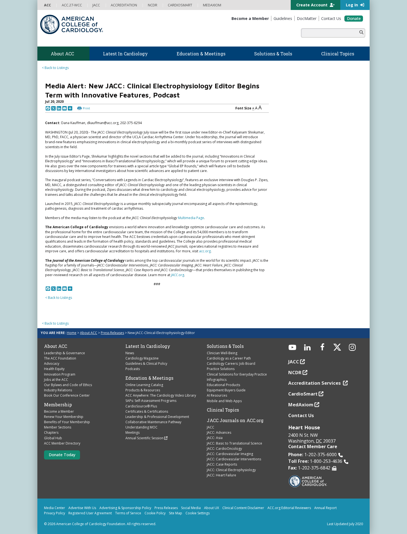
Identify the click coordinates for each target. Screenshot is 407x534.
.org (177, 275)
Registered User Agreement (90, 513)
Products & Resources (142, 390)
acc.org (205, 251)
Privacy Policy (54, 513)
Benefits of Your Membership (67, 422)
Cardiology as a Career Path (229, 358)
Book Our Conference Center (67, 395)
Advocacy (51, 363)
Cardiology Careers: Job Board (231, 363)
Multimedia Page (191, 217)
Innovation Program (59, 374)
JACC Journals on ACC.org (235, 420)
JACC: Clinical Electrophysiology (231, 470)
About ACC (88, 332)
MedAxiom (300, 404)
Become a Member (59, 411)
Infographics (216, 379)
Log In (352, 4)
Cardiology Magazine (142, 358)
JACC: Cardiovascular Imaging (230, 453)
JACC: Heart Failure (221, 475)
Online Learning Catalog (144, 384)
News (129, 353)
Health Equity (54, 368)
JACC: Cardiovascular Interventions (234, 459)
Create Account (312, 4)
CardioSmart (303, 394)
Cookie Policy (155, 513)
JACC (210, 427)
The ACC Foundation (60, 358)
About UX (211, 507)
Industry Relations (58, 390)
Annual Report (325, 507)
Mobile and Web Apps (224, 401)
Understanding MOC (141, 427)
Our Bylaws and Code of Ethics (68, 384)
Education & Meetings (149, 378)
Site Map (175, 513)
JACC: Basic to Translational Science (234, 443)
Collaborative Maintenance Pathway (153, 422)
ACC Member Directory (62, 443)
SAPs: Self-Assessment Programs (150, 400)
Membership (58, 404)
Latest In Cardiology (147, 346)
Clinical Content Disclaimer (243, 507)
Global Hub (53, 438)
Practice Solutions (221, 368)
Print (86, 108)
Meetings (132, 432)
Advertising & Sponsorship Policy (125, 507)
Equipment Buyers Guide (226, 390)
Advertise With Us (82, 507)
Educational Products (223, 384)
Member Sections (57, 427)
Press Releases (112, 332)
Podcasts (132, 368)
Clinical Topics (223, 410)
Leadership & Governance (64, 353)
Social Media (191, 507)
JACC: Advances (219, 432)
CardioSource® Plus (141, 406)
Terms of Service (128, 513)
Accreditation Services (315, 383)
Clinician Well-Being (222, 353)
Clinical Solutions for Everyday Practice (237, 374)
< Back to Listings (55, 67)
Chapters (51, 432)
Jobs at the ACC (56, 379)
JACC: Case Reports (222, 464)
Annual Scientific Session (144, 438)
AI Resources (217, 395)
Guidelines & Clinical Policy (146, 363)
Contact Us (301, 415)
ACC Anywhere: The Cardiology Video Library (160, 395)
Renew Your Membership (63, 416)
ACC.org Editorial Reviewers (289, 507)
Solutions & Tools (225, 346)
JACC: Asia (215, 437)
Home (71, 332)
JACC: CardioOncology (224, 448)
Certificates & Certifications (146, 411)
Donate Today (62, 454)
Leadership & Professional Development (157, 416)
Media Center (54, 507)
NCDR (295, 372)
